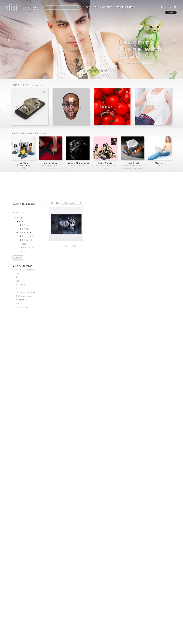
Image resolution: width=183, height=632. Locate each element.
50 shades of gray (25, 292)
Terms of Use (125, 7)
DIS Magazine (103, 7)
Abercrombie (23, 300)
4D (17, 288)
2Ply (18, 277)
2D (17, 273)
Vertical (28, 240)
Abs (18, 303)
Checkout (166, 7)
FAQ (88, 7)
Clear (17, 258)
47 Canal (21, 285)
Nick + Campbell (25, 270)
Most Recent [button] (70, 203)
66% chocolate (24, 296)
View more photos (136, 62)
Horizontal (29, 236)
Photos (27, 225)
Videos (27, 229)
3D (17, 281)
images (22, 7)
